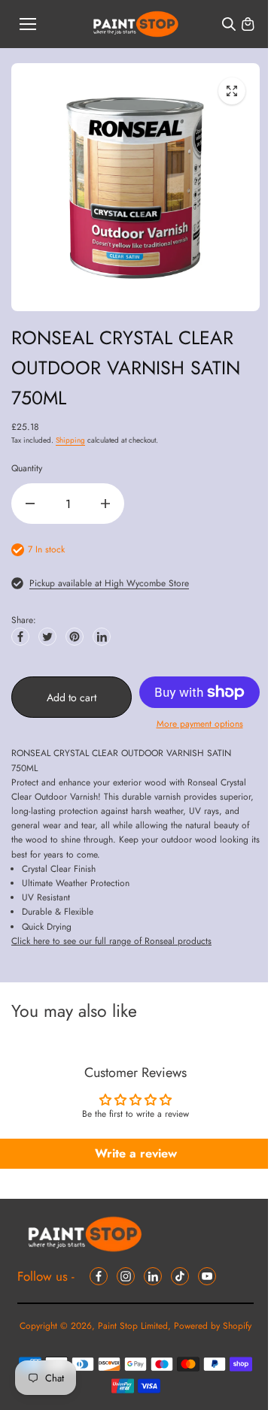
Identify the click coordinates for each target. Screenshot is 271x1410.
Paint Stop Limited (133, 1326)
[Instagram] (126, 1276)
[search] (228, 24)
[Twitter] (47, 637)
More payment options (200, 724)
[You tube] (207, 1276)
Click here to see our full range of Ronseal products (111, 941)
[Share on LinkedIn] (102, 637)
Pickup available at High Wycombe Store (109, 583)
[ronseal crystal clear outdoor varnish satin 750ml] (231, 90)
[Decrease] (30, 503)
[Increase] (105, 503)
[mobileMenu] (27, 24)
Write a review (136, 1153)
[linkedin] (153, 1276)
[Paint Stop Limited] (136, 24)
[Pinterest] (74, 637)
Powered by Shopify (212, 1326)
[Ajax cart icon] (247, 24)
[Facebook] (20, 637)
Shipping (70, 440)
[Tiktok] (180, 1276)
